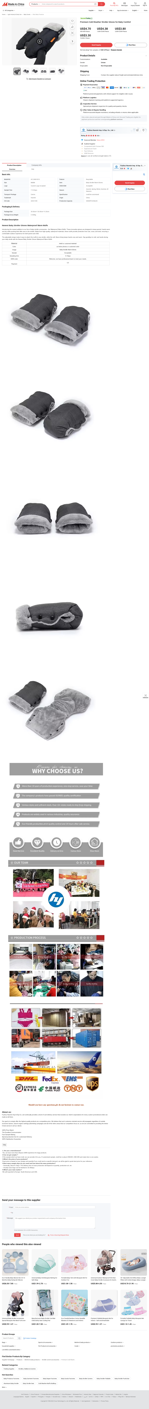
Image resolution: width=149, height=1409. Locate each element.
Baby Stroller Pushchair (122, 1379)
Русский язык (56, 1396)
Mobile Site (118, 1394)
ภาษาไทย (107, 1396)
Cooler (76, 1346)
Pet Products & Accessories (47, 1346)
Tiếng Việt (121, 1396)
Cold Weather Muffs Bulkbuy (47, 1383)
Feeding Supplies (9, 1369)
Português (41, 1396)
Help (110, 10)
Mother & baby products (82, 1342)
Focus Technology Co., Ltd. (61, 1401)
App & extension (122, 10)
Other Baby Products (38, 14)
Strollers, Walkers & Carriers (27, 1369)
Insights (126, 1394)
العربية (85, 1396)
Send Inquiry (96, 45)
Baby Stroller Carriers (85, 1379)
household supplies (8, 1346)
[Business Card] (144, 174)
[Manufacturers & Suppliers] (13, 4)
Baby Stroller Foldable (103, 1379)
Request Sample (116, 50)
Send (17, 1235)
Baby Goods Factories (68, 1379)
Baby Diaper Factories (50, 1379)
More (4, 1387)
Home (3, 14)
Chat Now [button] (132, 45)
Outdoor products (116, 1342)
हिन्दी (102, 1396)
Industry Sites (87, 1394)
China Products (35, 1394)
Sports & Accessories (44, 1342)
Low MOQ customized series (11, 1350)
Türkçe (114, 1396)
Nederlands (78, 1396)
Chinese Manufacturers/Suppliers (50, 1394)
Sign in (145, 5)
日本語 (97, 1396)
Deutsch (71, 1396)
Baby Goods (27, 14)
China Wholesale (66, 1394)
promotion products (117, 1346)
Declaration (95, 1401)
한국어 (91, 1396)
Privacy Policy (104, 1401)
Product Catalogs (30, 1338)
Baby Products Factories (11, 1379)
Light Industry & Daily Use (14, 14)
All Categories (9, 10)
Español (33, 1396)
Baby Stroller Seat (28, 1383)
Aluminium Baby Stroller (11, 1383)
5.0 (121, 168)
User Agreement (85, 1401)
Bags (4, 1342)
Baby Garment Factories (31, 1379)
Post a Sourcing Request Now (58, 1235)
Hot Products (24, 1394)
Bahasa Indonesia (131, 1396)
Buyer (100, 10)
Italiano (64, 1396)
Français (48, 1396)
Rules (145, 10)
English (27, 1396)
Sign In (83, 156)
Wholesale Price (77, 1394)
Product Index (109, 1394)
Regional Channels (98, 1394)
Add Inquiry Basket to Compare (40, 79)
